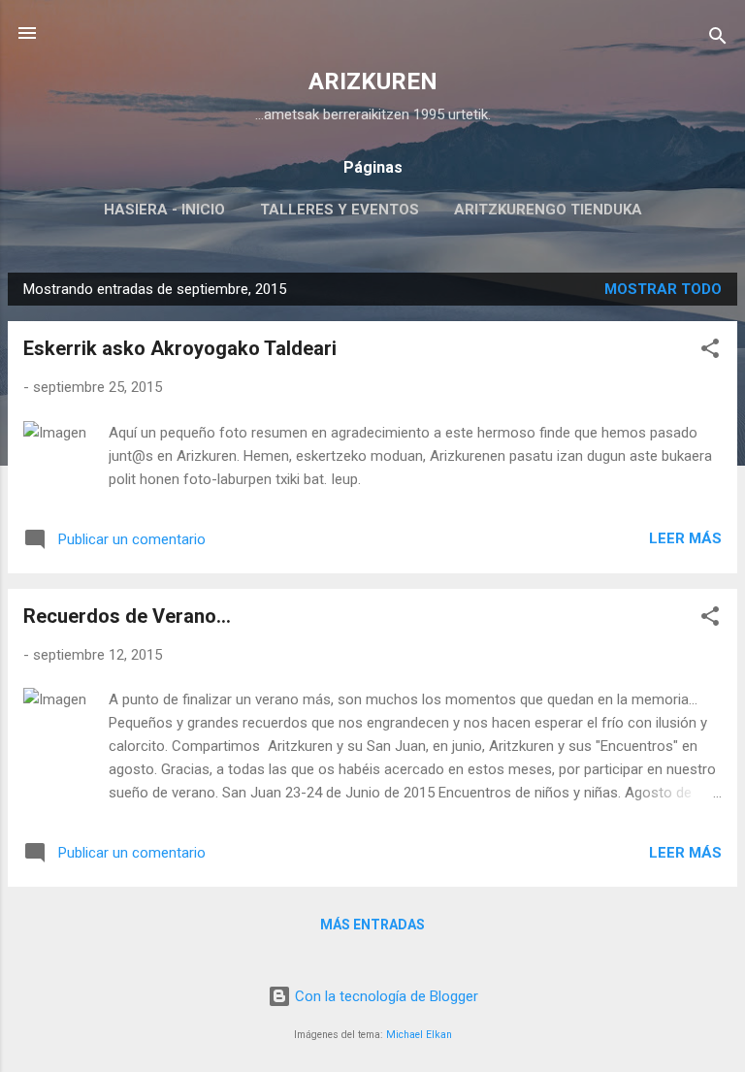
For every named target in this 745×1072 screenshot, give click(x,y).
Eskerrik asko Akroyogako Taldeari (180, 348)
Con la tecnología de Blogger (384, 996)
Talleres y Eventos (339, 209)
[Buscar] (717, 39)
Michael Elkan (419, 1034)
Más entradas (372, 924)
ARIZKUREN (372, 81)
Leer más (685, 538)
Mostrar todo (663, 289)
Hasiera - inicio (164, 209)
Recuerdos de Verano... (127, 616)
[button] (710, 352)
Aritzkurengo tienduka (548, 209)
